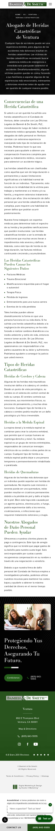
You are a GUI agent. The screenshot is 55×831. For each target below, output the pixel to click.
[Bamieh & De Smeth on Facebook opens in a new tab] (27, 744)
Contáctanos (13, 677)
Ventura (32, 14)
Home (18, 14)
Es (24, 14)
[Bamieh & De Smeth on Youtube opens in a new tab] (35, 744)
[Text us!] (44, 819)
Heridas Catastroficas (27, 18)
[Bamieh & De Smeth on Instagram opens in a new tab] (19, 744)
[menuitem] (19, 744)
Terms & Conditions (15, 776)
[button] (5, 820)
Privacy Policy (33, 776)
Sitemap (45, 776)
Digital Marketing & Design (30, 787)
